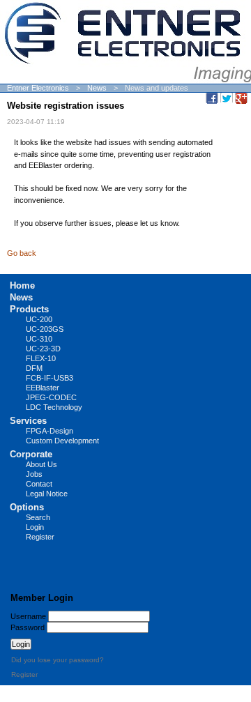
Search (38, 517)
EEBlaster (42, 387)
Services (28, 420)
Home (22, 285)
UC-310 (39, 339)
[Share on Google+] (241, 97)
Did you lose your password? (57, 660)
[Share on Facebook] (212, 97)
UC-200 (39, 319)
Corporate (31, 454)
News (97, 88)
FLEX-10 (41, 358)
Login (35, 527)
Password (27, 627)
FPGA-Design (49, 431)
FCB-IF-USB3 (49, 378)
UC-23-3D (43, 348)
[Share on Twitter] (226, 97)
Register (40, 537)
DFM (34, 368)
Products (29, 309)
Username (28, 616)
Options (27, 507)
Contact (39, 484)
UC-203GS (44, 329)
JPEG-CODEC (51, 397)
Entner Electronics (38, 88)
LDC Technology (54, 407)
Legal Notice (47, 493)
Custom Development (62, 440)
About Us (41, 464)
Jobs (34, 474)
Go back (21, 253)
